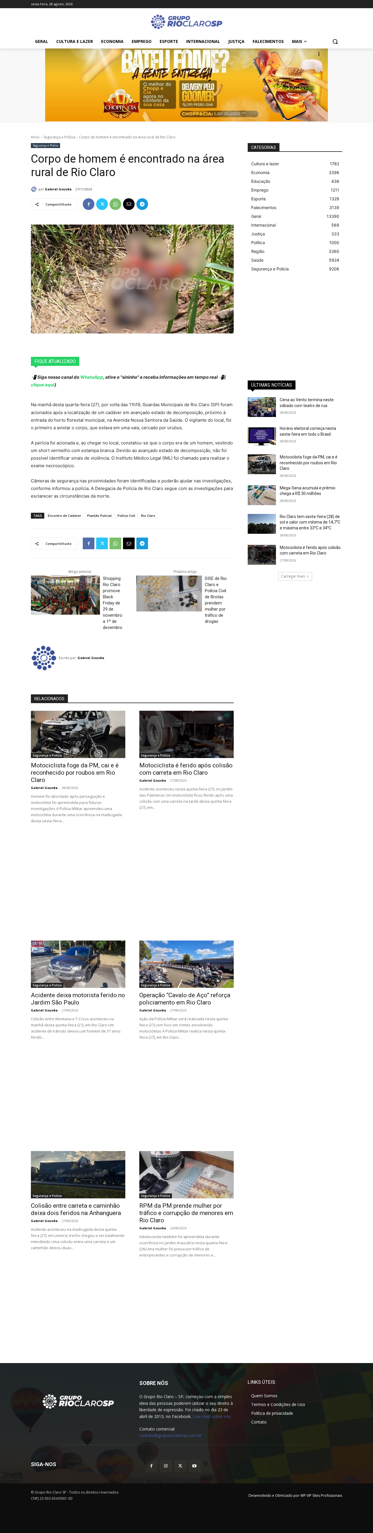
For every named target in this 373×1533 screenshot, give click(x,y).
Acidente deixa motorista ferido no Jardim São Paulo (78, 999)
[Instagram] (165, 1466)
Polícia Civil (126, 515)
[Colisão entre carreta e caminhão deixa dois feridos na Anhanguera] (78, 1174)
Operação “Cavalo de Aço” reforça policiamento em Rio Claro (184, 999)
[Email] (129, 204)
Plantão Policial (99, 515)
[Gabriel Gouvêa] (34, 189)
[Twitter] (102, 204)
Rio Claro (148, 515)
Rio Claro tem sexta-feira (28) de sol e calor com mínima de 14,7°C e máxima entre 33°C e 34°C (310, 522)
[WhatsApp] (115, 204)
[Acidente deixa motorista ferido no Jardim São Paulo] (78, 964)
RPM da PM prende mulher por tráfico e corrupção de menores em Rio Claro (186, 1213)
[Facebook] (88, 204)
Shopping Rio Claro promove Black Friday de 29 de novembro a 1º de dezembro (112, 603)
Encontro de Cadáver (64, 515)
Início (35, 137)
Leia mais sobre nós (212, 1416)
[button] (335, 41)
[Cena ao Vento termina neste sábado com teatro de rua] (262, 407)
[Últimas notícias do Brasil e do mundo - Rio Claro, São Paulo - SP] (78, 1401)
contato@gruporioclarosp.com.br (170, 1435)
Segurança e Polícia (59, 137)
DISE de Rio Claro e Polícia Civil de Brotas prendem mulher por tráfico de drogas (216, 600)
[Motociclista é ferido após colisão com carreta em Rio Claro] (186, 734)
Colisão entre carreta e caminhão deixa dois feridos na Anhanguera (76, 1209)
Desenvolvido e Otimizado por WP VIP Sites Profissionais (295, 1495)
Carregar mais (293, 576)
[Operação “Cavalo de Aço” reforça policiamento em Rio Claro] (186, 964)
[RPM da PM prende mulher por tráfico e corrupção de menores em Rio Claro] (186, 1174)
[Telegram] (142, 204)
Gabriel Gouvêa (58, 189)
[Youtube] (194, 1466)
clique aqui (42, 384)
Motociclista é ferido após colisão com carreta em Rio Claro (186, 769)
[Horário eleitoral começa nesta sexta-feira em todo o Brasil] (262, 436)
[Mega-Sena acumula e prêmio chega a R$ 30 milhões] (262, 495)
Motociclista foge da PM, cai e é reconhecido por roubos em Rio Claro (75, 772)
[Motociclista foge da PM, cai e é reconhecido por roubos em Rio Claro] (78, 734)
